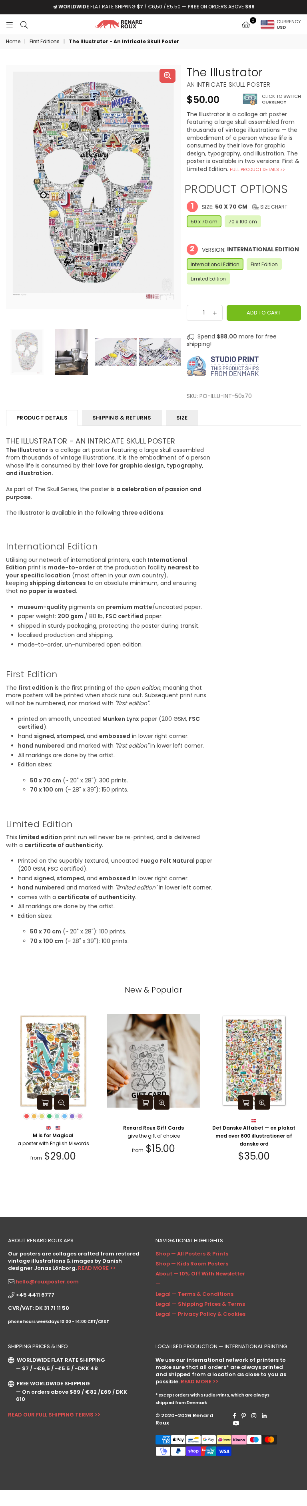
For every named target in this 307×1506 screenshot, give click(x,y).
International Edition (215, 264)
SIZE (182, 418)
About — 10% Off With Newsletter (200, 1273)
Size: (239, 206)
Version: (244, 249)
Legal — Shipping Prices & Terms (200, 1304)
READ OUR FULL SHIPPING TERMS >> (54, 1414)
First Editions (45, 41)
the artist (101, 755)
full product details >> (257, 169)
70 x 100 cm (243, 221)
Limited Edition (208, 278)
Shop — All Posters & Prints (191, 1253)
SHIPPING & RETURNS (122, 418)
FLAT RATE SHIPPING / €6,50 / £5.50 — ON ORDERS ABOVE (156, 6)
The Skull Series (56, 489)
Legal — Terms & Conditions (194, 1294)
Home (13, 41)
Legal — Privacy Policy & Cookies (200, 1314)
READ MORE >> (97, 1268)
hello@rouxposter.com (47, 1281)
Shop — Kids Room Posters (191, 1263)
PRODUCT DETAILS (42, 418)
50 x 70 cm (204, 221)
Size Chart (273, 206)
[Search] (24, 24)
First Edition (264, 264)
